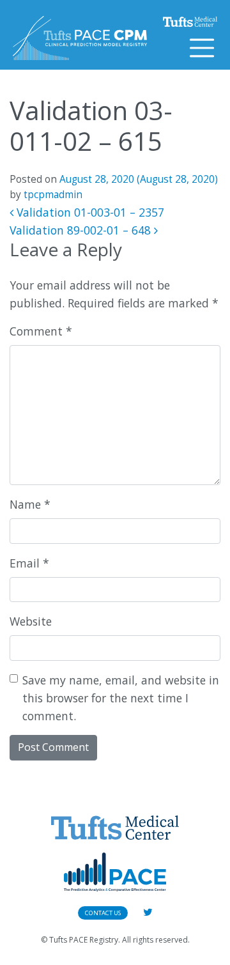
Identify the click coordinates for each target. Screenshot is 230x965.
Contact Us (103, 913)
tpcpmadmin (53, 194)
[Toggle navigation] (202, 48)
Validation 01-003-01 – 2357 (88, 212)
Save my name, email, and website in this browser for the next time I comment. (120, 697)
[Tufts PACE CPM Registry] (80, 38)
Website (31, 621)
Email (29, 563)
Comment (41, 331)
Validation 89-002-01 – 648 (82, 230)
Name (30, 504)
